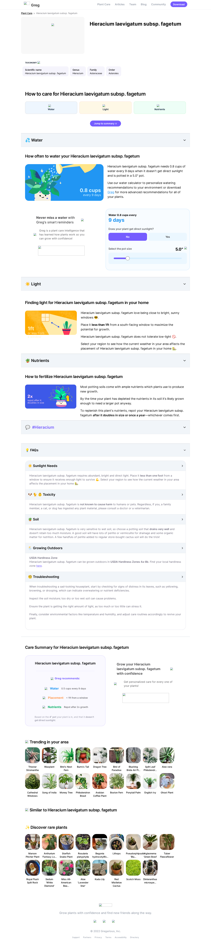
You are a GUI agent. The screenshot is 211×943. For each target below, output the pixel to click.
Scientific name (33, 69)
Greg (110, 192)
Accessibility (121, 937)
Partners (87, 937)
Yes (168, 236)
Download (179, 4)
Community (158, 4)
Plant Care (103, 4)
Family (93, 69)
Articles (120, 4)
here (39, 565)
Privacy (98, 937)
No (128, 236)
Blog (144, 4)
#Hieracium (43, 427)
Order (112, 69)
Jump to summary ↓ (105, 123)
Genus (76, 69)
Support (76, 937)
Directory (134, 937)
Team (132, 4)
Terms (108, 937)
